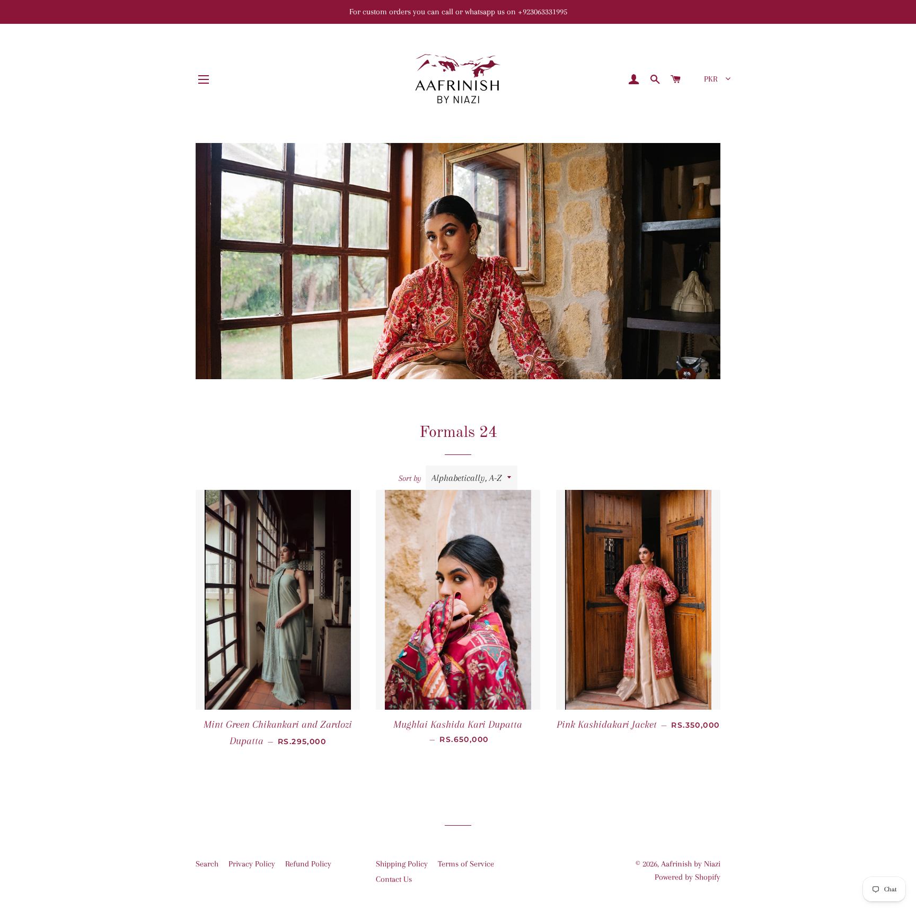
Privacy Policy (251, 864)
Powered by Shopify (687, 877)
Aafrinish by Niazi (690, 864)
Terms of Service (466, 864)
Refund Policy (308, 864)
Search (207, 864)
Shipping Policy (402, 864)
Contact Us (394, 879)
